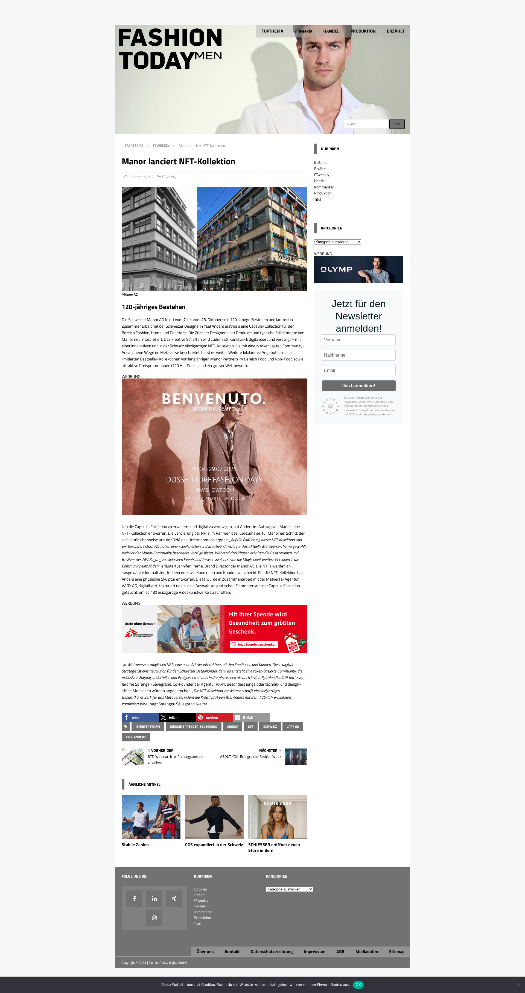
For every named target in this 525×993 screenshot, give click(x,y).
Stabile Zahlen (135, 844)
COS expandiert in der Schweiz (214, 844)
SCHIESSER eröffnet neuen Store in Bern (274, 847)
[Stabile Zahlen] (151, 836)
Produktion (323, 193)
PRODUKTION (363, 31)
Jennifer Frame (148, 726)
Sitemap (397, 951)
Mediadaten (366, 951)
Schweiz (270, 726)
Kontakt (232, 951)
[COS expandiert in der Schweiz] (214, 836)
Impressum (314, 951)
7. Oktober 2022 (141, 176)
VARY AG (293, 726)
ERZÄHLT (395, 31)
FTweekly (303, 31)
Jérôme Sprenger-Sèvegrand (193, 726)
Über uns (205, 951)
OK (358, 984)
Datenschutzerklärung (272, 951)
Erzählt (320, 168)
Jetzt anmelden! (358, 385)
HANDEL (331, 31)
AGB (340, 951)
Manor (232, 726)
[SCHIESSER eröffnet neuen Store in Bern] (277, 836)
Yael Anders (136, 736)
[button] (140, 717)
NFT (250, 726)
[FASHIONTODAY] (262, 131)
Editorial (320, 162)
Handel (319, 181)
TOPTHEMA (272, 31)
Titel (317, 199)
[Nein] (518, 985)
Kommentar (324, 187)
